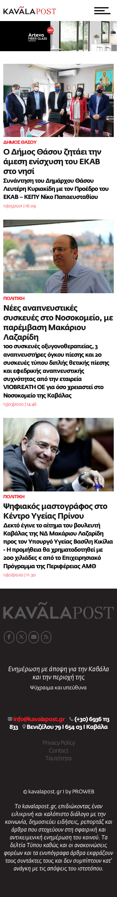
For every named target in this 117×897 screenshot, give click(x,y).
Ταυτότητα (59, 759)
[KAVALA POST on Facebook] (9, 637)
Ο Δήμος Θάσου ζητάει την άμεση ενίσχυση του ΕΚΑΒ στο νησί (52, 162)
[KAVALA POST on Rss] (46, 637)
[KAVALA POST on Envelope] (34, 637)
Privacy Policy (58, 743)
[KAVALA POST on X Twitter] (21, 637)
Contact (58, 751)
